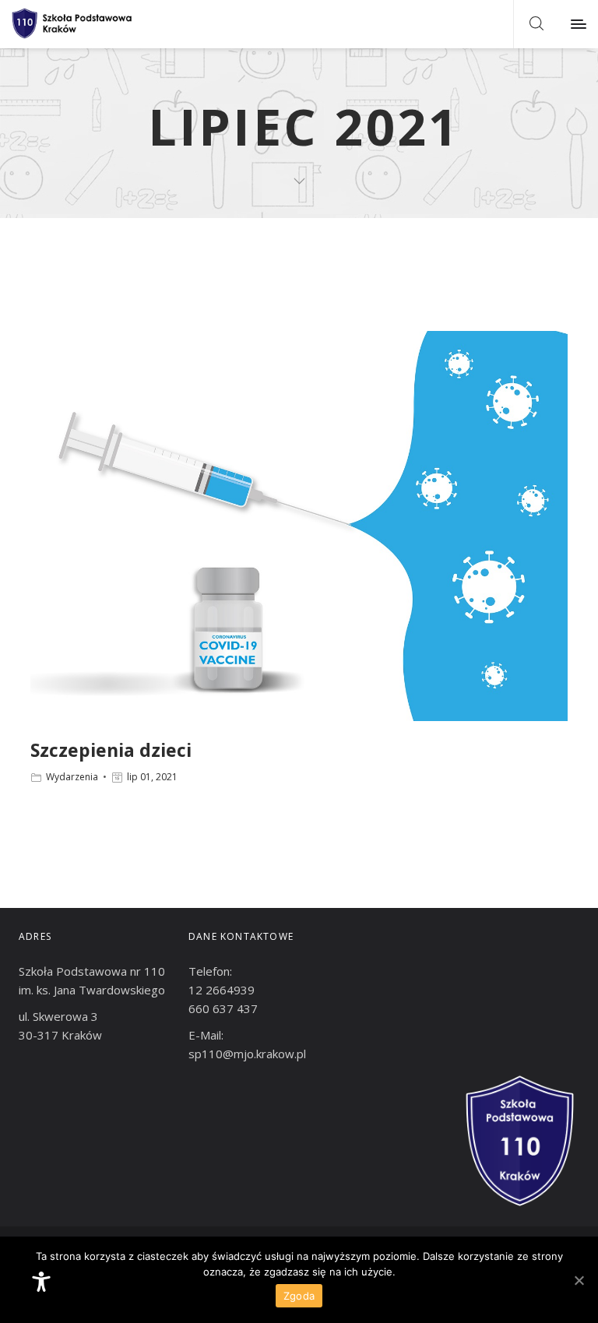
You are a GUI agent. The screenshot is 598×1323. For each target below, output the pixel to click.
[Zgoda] (578, 1280)
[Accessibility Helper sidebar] (41, 1282)
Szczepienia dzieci (111, 749)
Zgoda (299, 1296)
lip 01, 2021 (152, 776)
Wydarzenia (72, 776)
